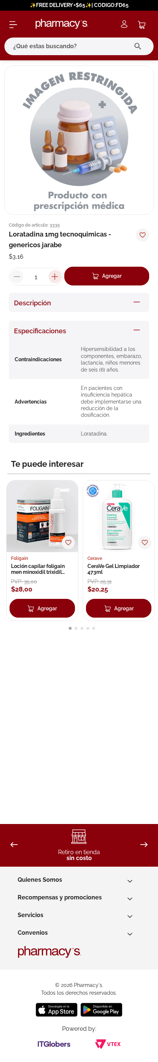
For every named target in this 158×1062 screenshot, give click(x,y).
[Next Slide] (144, 845)
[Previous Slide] (14, 845)
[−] (16, 276)
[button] (70, 628)
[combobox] (79, 46)
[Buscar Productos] (139, 46)
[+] (55, 276)
